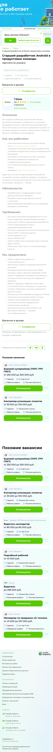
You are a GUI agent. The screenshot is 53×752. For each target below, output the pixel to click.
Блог (4, 704)
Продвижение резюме (12, 690)
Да (10, 40)
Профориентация (9, 687)
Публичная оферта (10, 749)
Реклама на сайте (10, 664)
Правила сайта (8, 674)
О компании (7, 657)
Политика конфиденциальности (16, 747)
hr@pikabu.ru (7, 739)
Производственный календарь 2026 (17, 694)
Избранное (46, 34)
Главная (5, 48)
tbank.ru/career (20, 108)
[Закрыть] (41, 33)
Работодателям (44, 29)
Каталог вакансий (10, 683)
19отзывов (35, 102)
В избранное (28, 91)
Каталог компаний (10, 701)
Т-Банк (15, 48)
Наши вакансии (8, 660)
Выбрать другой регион (28, 40)
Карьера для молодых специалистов (18, 697)
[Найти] (48, 41)
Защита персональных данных (15, 671)
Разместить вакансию (11, 667)
